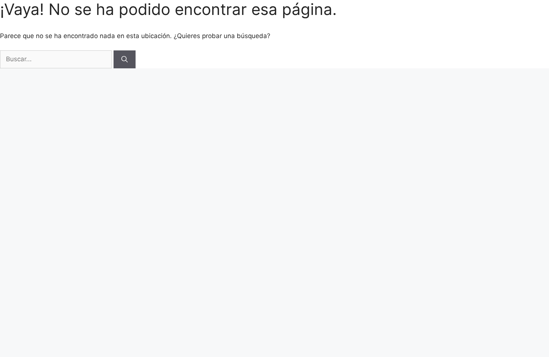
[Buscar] (125, 59)
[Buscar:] (57, 59)
